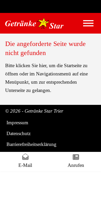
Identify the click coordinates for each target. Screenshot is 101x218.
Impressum (17, 122)
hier (42, 65)
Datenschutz (18, 133)
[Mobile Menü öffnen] (88, 23)
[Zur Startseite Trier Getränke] (34, 23)
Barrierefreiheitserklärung (31, 144)
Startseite (73, 65)
